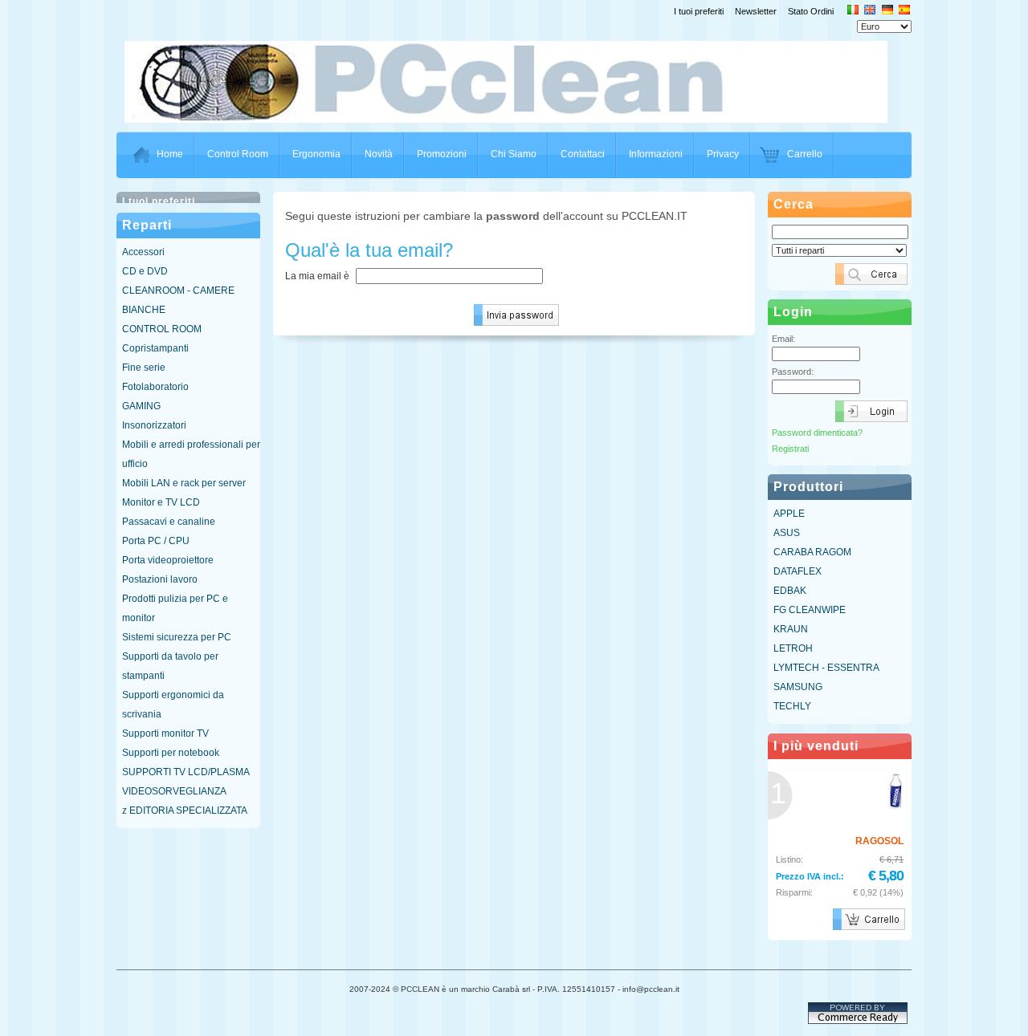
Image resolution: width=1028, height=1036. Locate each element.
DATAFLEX (797, 571)
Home (170, 154)
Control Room (237, 154)
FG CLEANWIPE (809, 610)
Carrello (804, 154)
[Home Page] (514, 117)
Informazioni (656, 154)
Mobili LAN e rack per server (184, 483)
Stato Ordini (811, 11)
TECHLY (792, 706)
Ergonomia (316, 154)
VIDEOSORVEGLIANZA (174, 791)
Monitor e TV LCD (161, 502)
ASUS (786, 532)
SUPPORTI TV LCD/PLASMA (186, 772)
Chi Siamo (513, 154)
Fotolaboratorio (155, 386)
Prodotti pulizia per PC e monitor (175, 608)
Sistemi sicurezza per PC (176, 637)
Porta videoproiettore (168, 560)
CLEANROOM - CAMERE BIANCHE (178, 300)
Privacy (723, 154)
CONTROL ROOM (162, 329)
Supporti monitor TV (165, 733)
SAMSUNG (797, 687)
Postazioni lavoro (160, 579)
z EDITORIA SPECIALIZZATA (184, 810)
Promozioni (442, 154)
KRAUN (790, 629)
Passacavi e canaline (168, 521)
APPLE (789, 513)
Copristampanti (155, 348)
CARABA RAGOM (812, 552)
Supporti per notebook (170, 752)
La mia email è (317, 276)
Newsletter (756, 11)
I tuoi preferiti (699, 11)
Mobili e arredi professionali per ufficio (191, 454)
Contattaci (583, 154)
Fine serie (143, 367)
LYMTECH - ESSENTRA (826, 667)
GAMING (141, 406)
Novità (379, 154)
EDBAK (789, 590)
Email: (783, 338)
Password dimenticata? (817, 432)
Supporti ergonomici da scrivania (173, 704)
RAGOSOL (879, 841)
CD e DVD (145, 271)
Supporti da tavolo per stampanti (170, 666)
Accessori (143, 252)
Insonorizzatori (154, 425)
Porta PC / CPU (156, 540)
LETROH (793, 648)
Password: (793, 371)
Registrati (790, 448)
